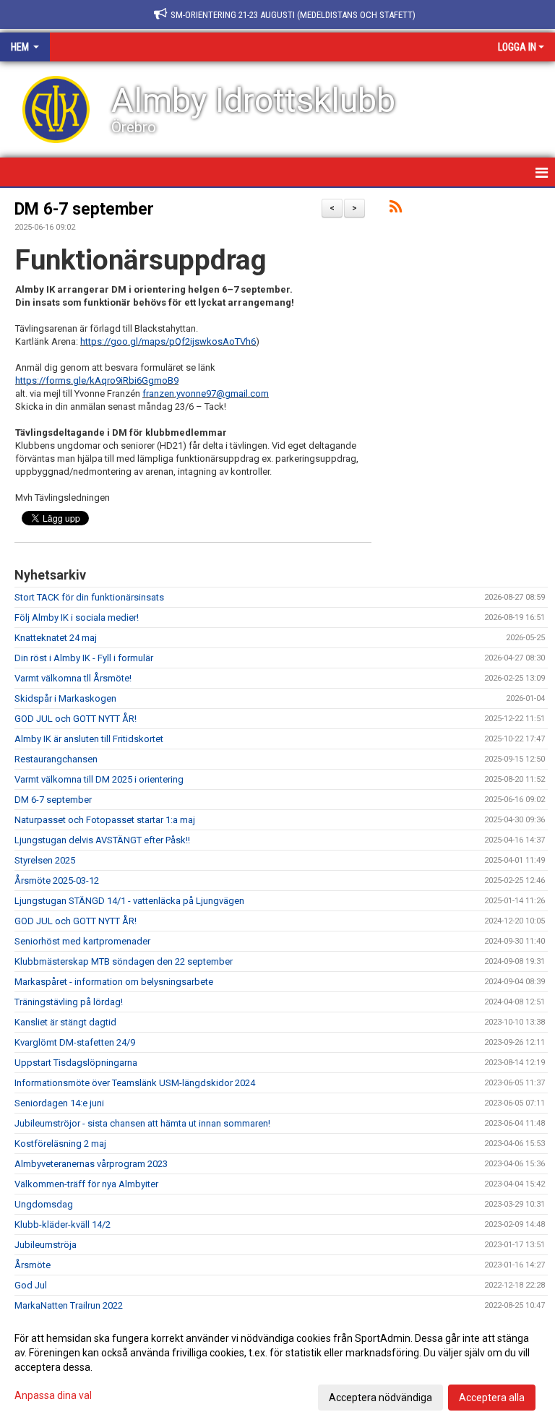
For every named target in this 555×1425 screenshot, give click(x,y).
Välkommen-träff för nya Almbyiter (86, 1184)
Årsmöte (32, 1265)
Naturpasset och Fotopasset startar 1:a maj (104, 819)
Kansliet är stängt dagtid (65, 1022)
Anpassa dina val (53, 1395)
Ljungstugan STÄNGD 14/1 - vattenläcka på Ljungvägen (129, 900)
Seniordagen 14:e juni (59, 1103)
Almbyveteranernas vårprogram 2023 (91, 1163)
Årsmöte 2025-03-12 (56, 880)
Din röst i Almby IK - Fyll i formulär (83, 658)
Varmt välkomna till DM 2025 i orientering (99, 779)
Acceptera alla (492, 1397)
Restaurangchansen (56, 759)
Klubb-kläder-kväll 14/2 (62, 1224)
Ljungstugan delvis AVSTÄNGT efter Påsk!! (102, 840)
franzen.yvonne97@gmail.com (205, 393)
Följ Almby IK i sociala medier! (76, 617)
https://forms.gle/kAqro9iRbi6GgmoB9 (96, 380)
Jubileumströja (45, 1244)
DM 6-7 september (84, 209)
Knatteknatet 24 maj (55, 637)
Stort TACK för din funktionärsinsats (89, 597)
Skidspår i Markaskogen (65, 698)
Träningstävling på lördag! (68, 1001)
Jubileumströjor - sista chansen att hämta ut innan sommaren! (142, 1123)
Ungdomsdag (43, 1204)
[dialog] (277, 1367)
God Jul (30, 1285)
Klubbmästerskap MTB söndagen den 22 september (123, 961)
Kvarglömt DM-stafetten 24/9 (74, 1042)
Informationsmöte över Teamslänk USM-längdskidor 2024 (134, 1082)
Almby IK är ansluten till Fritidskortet (88, 738)
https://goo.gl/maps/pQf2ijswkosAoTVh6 (168, 341)
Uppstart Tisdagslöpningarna (75, 1062)
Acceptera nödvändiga (380, 1397)
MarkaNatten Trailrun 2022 (68, 1305)
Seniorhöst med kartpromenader (82, 941)
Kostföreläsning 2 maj (60, 1143)
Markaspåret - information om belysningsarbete (113, 981)
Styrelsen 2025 (44, 860)
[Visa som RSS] (396, 209)
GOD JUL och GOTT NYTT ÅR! (75, 718)
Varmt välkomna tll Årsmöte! (73, 678)
